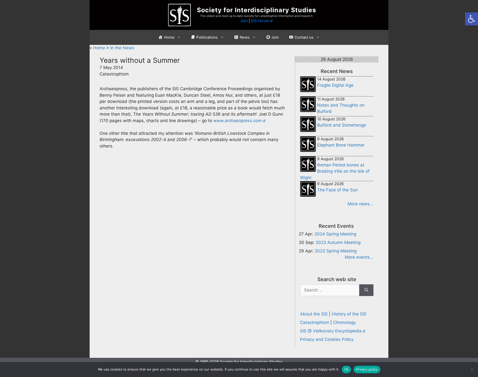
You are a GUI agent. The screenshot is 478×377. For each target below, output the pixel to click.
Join (244, 20)
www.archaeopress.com (237, 120)
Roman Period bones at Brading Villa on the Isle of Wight (334, 171)
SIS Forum (260, 20)
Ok (346, 369)
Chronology (344, 322)
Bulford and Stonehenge (341, 125)
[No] (471, 369)
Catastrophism (314, 322)
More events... (359, 257)
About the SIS (314, 313)
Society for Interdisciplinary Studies (256, 10)
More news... (360, 203)
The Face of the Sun (337, 189)
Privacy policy (367, 369)
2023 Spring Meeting (336, 250)
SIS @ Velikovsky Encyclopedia (330, 330)
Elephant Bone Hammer (340, 145)
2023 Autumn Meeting (338, 242)
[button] (471, 18)
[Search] (366, 290)
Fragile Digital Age (335, 85)
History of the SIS (349, 313)
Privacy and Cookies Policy (327, 339)
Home (99, 47)
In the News (122, 47)
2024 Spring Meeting (335, 233)
